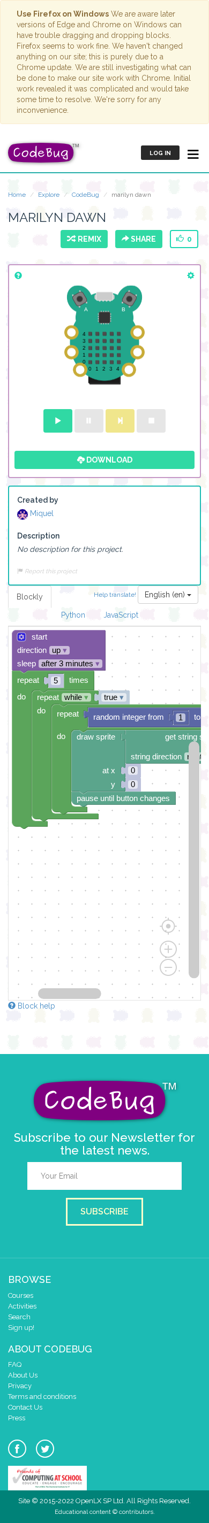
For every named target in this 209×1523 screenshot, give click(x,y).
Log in (160, 153)
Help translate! (116, 594)
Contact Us (25, 1407)
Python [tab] (73, 615)
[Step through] (120, 421)
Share (142, 239)
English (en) (166, 594)
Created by (37, 500)
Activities (22, 1306)
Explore (48, 194)
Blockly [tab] (30, 597)
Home (17, 194)
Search (19, 1317)
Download (108, 460)
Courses (20, 1295)
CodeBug (85, 194)
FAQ (14, 1364)
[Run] (57, 421)
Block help (35, 1006)
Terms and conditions (42, 1397)
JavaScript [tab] (120, 615)
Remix (87, 239)
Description (38, 536)
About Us (23, 1375)
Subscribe (104, 1211)
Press (16, 1418)
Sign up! (21, 1328)
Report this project (50, 571)
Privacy (20, 1386)
